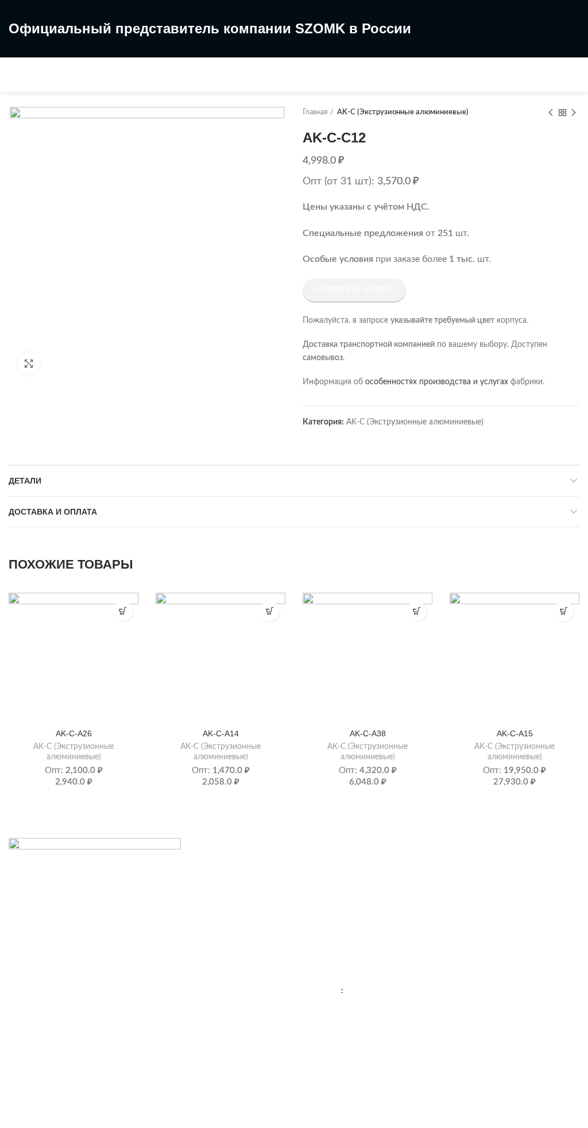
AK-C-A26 (74, 733)
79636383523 (370, 991)
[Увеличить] (28, 363)
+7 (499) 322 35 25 (372, 968)
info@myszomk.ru (361, 1047)
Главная (315, 112)
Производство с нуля (48, 1007)
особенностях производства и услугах (436, 382)
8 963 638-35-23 (289, 84)
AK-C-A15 (515, 733)
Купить (123, 611)
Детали (25, 480)
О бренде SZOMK (336, 887)
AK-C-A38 (368, 733)
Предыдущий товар (550, 112)
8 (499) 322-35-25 (294, 64)
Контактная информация (348, 867)
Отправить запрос (354, 290)
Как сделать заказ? (44, 968)
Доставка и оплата (53, 511)
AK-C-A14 (221, 733)
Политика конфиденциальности (362, 907)
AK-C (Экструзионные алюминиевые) (403, 112)
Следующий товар (573, 112)
